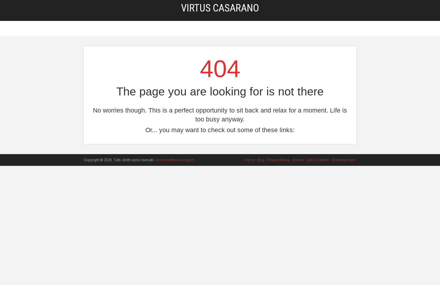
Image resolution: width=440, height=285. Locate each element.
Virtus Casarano (220, 8)
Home (150, 29)
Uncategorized (269, 29)
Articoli (212, 29)
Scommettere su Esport (175, 160)
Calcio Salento (237, 29)
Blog (165, 29)
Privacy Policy (187, 29)
